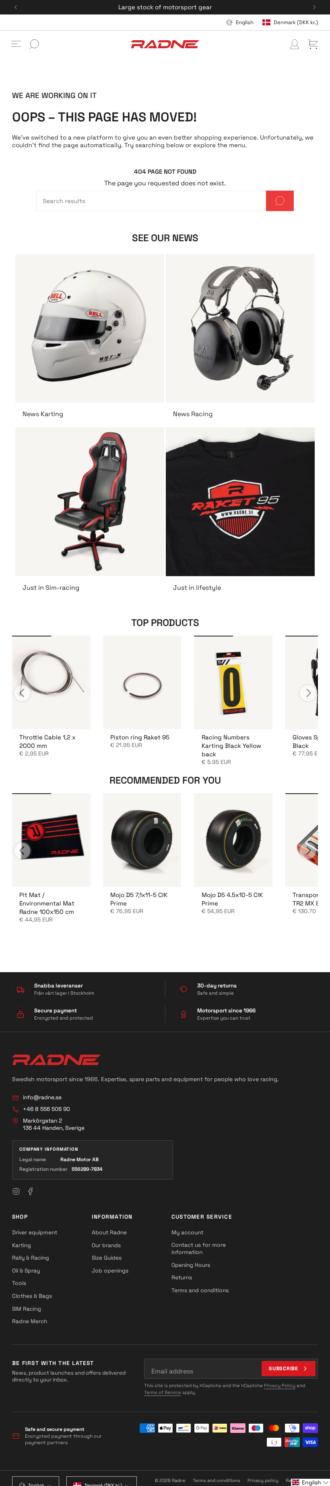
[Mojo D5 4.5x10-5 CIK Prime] (233, 840)
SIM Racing (26, 1308)
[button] (310, 1482)
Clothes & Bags (32, 1295)
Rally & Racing (30, 1257)
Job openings (110, 1270)
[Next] (314, 7)
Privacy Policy (279, 1385)
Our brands (106, 1245)
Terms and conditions (200, 1290)
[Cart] (313, 44)
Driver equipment (34, 1232)
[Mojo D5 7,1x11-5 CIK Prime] (142, 840)
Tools (19, 1283)
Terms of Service (162, 1392)
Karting (21, 1245)
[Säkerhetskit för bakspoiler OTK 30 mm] (51, 682)
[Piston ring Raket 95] (142, 682)
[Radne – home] (56, 1060)
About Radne (109, 1232)
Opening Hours (190, 1264)
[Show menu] (16, 44)
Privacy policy (263, 1480)
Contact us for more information (198, 1248)
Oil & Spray (26, 1270)
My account (187, 1232)
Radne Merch (29, 1321)
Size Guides (107, 1257)
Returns (181, 1277)
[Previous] (15, 7)
